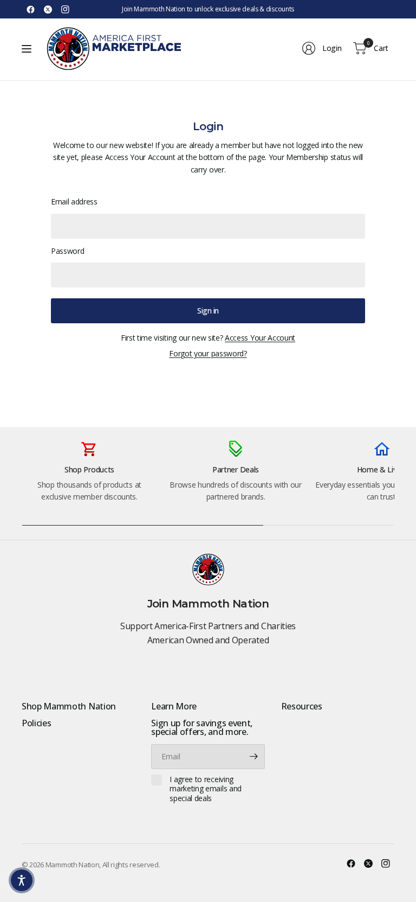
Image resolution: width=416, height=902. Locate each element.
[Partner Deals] (235, 477)
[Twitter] (47, 9)
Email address (74, 201)
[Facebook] (30, 9)
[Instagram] (65, 9)
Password (67, 251)
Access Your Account (260, 337)
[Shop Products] (89, 477)
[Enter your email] (254, 756)
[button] (22, 880)
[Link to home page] (113, 48)
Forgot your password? (207, 353)
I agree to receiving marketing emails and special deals (206, 789)
